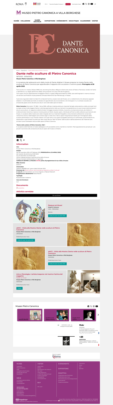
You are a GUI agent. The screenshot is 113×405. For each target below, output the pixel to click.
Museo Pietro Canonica (32, 401)
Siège (19, 378)
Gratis (19, 136)
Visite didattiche (41, 372)
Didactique (74, 21)
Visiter (95, 21)
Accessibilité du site (88, 400)
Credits (81, 400)
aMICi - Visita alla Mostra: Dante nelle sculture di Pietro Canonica (38, 229)
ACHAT (68, 4)
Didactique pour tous (64, 377)
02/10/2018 (88, 330)
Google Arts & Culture (76, 318)
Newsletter (20, 374)
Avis (80, 367)
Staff (18, 369)
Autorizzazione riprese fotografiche (26, 395)
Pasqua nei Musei (55, 205)
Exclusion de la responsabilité (71, 400)
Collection (19, 366)
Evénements (62, 21)
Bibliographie (20, 392)
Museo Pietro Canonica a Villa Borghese (51, 12)
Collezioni (25, 21)
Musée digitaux (37, 21)
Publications (20, 391)
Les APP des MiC (23, 319)
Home (18, 70)
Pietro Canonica (21, 368)
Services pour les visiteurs (44, 369)
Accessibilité (40, 377)
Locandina (21, 188)
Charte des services (22, 372)
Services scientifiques (22, 388)
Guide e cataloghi (42, 375)
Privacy (61, 400)
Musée (16, 21)
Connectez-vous (76, 4)
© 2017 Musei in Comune (51, 400)
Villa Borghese (20, 383)
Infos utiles (40, 366)
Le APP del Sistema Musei (44, 374)
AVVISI (38, 160)
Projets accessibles (63, 382)
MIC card (39, 371)
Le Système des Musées (23, 371)
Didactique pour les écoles (65, 375)
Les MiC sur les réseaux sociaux (50, 318)
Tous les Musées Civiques (56, 4)
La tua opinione (41, 378)
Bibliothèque (20, 394)
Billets (39, 368)
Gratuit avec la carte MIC (57, 216)
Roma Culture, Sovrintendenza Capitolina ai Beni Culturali (42, 170)
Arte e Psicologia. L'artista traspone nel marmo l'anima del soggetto (39, 275)
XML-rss (96, 400)
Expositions (50, 21)
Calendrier (85, 21)
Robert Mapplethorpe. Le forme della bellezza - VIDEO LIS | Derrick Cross (88, 342)
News (80, 365)
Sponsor (81, 368)
